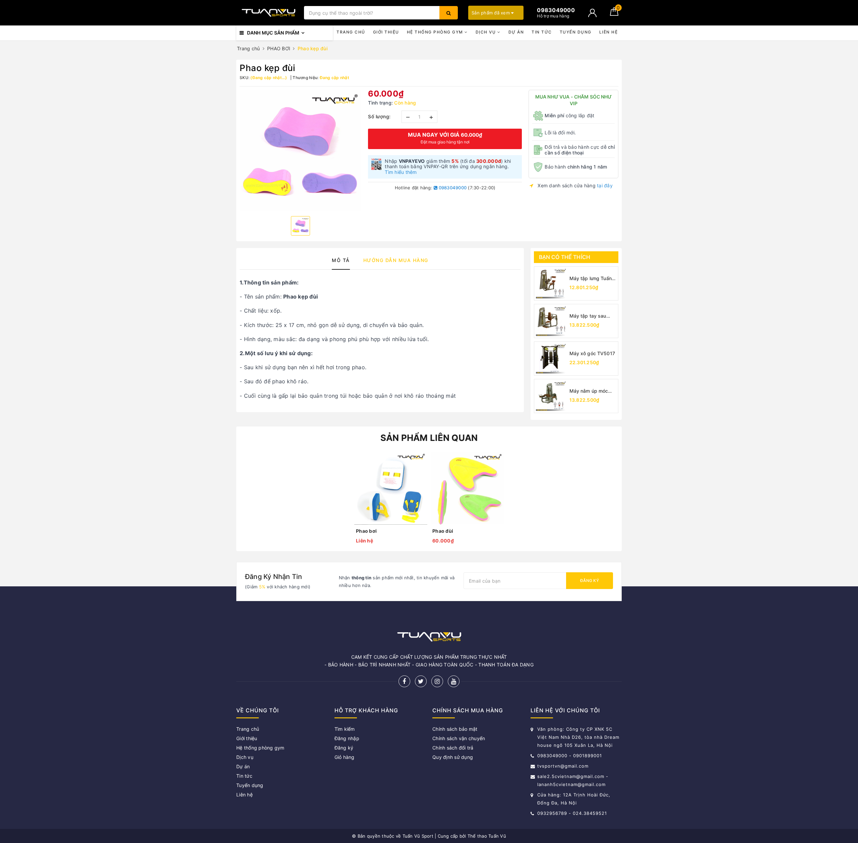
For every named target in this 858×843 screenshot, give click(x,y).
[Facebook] (404, 681)
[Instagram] (437, 681)
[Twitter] (421, 681)
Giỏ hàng (344, 757)
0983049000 (452, 187)
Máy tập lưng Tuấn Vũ (590, 278)
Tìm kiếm (344, 729)
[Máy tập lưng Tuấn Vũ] (551, 283)
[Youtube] (453, 681)
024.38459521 (590, 813)
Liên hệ (608, 32)
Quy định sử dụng (452, 757)
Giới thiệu (386, 32)
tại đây (605, 185)
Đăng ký (589, 580)
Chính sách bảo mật (455, 729)
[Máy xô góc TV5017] (551, 358)
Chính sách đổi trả (453, 748)
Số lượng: (379, 116)
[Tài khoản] (592, 13)
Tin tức (542, 32)
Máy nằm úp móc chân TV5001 (588, 391)
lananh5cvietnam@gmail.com (571, 784)
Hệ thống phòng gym (436, 32)
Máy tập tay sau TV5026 (587, 316)
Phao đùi (442, 531)
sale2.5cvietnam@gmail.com (570, 776)
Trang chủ (350, 32)
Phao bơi (366, 531)
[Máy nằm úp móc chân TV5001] (551, 396)
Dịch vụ (486, 32)
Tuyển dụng (576, 32)
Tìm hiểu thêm (401, 172)
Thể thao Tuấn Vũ (487, 836)
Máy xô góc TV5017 (592, 353)
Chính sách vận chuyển (458, 738)
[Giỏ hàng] (614, 14)
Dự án (516, 32)
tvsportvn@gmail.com (563, 766)
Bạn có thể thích (565, 257)
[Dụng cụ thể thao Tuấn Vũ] (268, 12)
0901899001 (587, 755)
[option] (300, 150)
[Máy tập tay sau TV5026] (551, 321)
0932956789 (553, 813)
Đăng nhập (346, 738)
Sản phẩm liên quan (429, 438)
